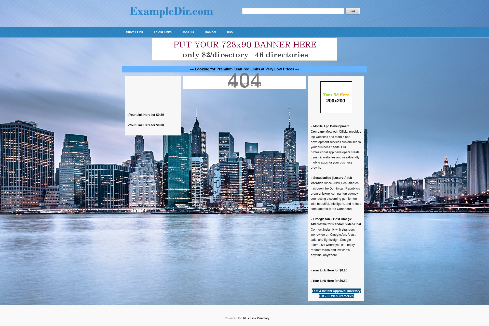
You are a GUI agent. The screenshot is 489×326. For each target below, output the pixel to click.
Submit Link (134, 32)
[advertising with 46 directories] (336, 112)
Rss (230, 32)
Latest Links (163, 32)
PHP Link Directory (256, 318)
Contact (210, 32)
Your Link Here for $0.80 (146, 115)
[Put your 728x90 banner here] (244, 59)
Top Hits (188, 32)
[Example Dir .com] (171, 24)
